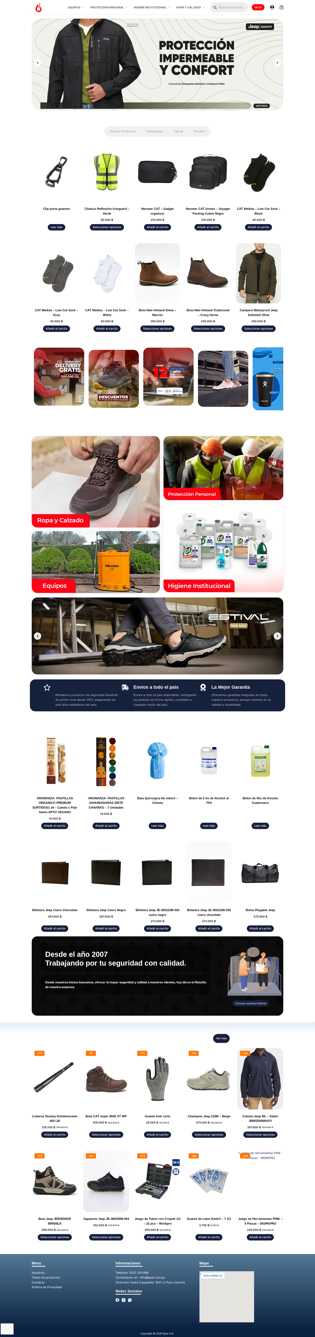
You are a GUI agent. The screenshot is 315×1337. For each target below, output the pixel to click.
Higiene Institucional (150, 7)
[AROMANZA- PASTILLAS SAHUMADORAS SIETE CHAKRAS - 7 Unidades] (106, 760)
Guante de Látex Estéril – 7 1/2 (209, 1219)
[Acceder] (272, 7)
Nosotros (38, 1272)
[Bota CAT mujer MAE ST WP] (106, 1078)
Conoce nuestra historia (250, 1003)
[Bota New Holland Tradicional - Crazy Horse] (208, 273)
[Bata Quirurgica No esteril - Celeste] (157, 760)
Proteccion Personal (107, 7)
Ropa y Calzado (188, 7)
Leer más (56, 227)
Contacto (38, 1282)
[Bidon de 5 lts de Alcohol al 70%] (209, 760)
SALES (258, 7)
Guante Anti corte (157, 1116)
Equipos (74, 7)
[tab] (123, 131)
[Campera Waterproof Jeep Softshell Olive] (258, 273)
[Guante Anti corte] (157, 1078)
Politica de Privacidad (47, 1287)
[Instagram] (123, 1300)
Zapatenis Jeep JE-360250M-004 (106, 1219)
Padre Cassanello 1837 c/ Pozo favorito (157, 1282)
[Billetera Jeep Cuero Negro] (106, 872)
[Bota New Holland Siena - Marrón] (157, 273)
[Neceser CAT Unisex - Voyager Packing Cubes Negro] (208, 172)
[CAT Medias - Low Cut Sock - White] (106, 273)
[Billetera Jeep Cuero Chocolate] (55, 872)
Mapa (204, 1263)
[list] (157, 62)
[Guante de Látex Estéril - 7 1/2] (209, 1181)
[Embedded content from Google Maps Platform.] (226, 1296)
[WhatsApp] (130, 1300)
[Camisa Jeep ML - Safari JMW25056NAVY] (260, 1078)
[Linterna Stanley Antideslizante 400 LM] (55, 1078)
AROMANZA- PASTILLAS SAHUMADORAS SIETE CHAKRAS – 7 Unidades (106, 803)
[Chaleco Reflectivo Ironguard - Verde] (106, 172)
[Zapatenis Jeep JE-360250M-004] (106, 1181)
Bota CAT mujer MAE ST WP (106, 1116)
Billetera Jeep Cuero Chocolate (54, 910)
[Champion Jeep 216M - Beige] (209, 1078)
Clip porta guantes (56, 209)
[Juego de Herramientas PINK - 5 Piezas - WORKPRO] (260, 1181)
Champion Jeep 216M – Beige (209, 1116)
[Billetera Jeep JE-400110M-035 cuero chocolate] (209, 872)
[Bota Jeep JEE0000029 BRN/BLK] (55, 1181)
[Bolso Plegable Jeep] (260, 872)
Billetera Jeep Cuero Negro (106, 910)
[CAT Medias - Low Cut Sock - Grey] (56, 273)
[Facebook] (117, 1300)
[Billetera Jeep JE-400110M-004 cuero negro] (157, 872)
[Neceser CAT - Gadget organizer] (157, 172)
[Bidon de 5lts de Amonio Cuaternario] (260, 760)
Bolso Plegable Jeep (260, 910)
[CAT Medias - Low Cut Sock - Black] (258, 172)
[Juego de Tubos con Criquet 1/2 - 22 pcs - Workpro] (157, 1181)
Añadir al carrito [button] (157, 227)
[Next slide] (277, 62)
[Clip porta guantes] (56, 172)
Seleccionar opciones (107, 227)
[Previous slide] (37, 62)
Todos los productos (46, 1277)
